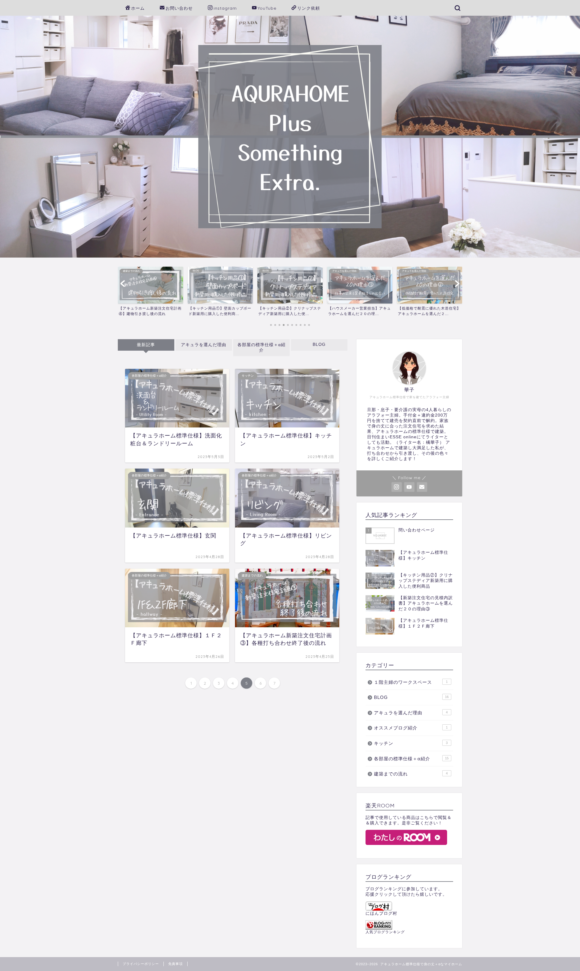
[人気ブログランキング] (409, 925)
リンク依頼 (308, 8)
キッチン (411, 743)
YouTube (267, 8)
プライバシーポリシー (141, 964)
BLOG (319, 344)
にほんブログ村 (381, 913)
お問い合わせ (179, 8)
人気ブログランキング (385, 932)
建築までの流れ (411, 773)
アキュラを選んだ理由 (203, 345)
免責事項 (175, 964)
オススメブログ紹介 (411, 727)
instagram (225, 8)
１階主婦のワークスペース (411, 682)
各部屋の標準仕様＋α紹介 (261, 347)
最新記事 (146, 345)
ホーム (138, 8)
